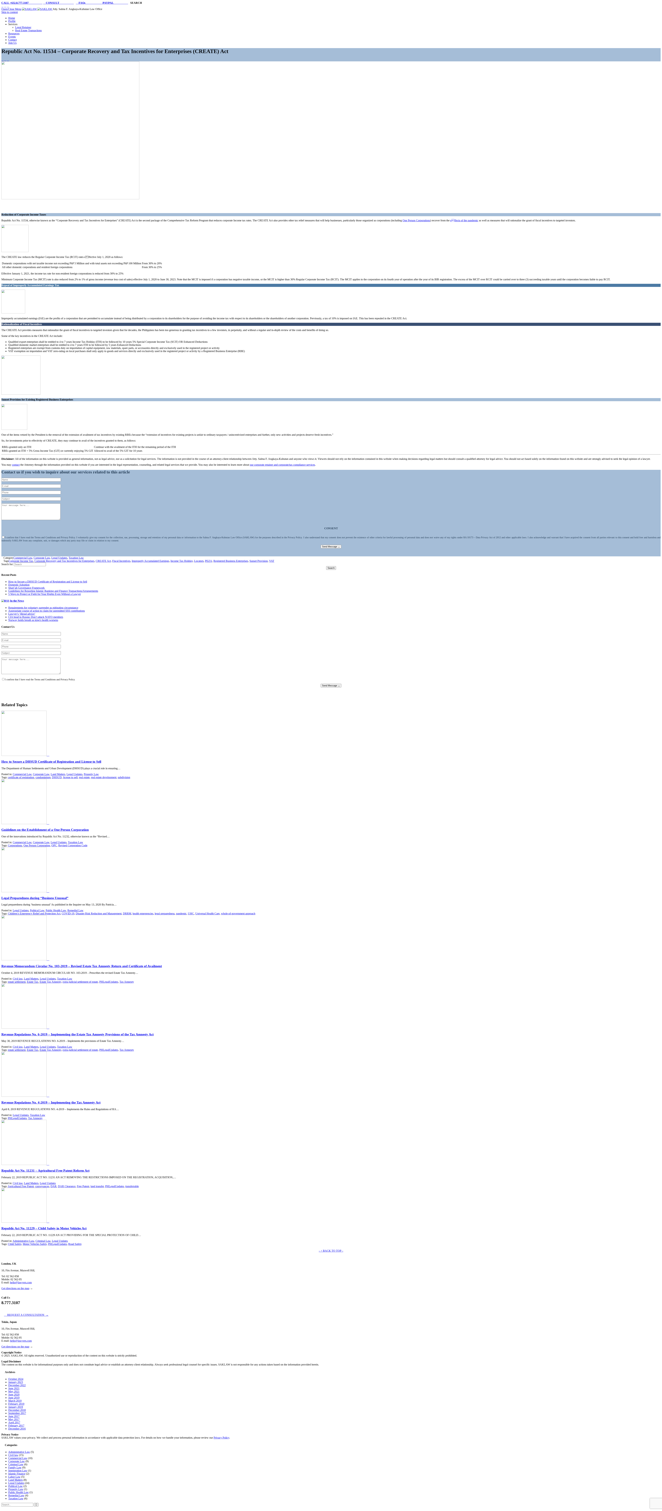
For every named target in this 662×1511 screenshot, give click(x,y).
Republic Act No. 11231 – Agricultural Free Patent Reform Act (45, 1170)
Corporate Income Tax (21, 560)
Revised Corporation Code (72, 845)
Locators (199, 560)
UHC (191, 913)
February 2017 (16, 1425)
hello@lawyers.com (21, 1282)
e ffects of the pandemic (464, 220)
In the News (17, 600)
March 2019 (15, 1400)
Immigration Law (17, 1470)
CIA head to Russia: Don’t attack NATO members (35, 617)
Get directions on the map (15, 1288)
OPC (54, 845)
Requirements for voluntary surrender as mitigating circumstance (43, 607)
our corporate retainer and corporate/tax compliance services (282, 464)
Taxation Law (76, 557)
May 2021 (13, 1391)
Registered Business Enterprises (230, 560)
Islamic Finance (16, 1473)
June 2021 (13, 1388)
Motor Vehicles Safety (35, 1244)
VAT (271, 560)
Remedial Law (75, 910)
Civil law (18, 978)
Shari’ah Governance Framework (26, 587)
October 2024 (15, 1379)
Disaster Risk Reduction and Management (99, 913)
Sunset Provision (258, 560)
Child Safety (14, 1244)
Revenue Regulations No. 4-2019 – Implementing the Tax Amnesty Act (51, 1102)
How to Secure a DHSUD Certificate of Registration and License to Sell (47, 581)
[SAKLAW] (37, 9)
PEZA (208, 560)
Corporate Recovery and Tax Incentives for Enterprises (64, 560)
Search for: (7, 564)
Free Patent (83, 1186)
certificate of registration (21, 777)
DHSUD (57, 777)
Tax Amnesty (126, 981)
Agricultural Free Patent (21, 1186)
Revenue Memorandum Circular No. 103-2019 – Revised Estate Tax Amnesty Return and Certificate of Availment (81, 966)
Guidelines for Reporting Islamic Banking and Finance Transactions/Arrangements (53, 590)
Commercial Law (22, 557)
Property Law (91, 774)
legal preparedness (165, 913)
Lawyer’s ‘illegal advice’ (21, 613)
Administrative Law (23, 1240)
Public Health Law (56, 910)
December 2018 (17, 1410)
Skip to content (9, 12)
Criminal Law (43, 1240)
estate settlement (17, 981)
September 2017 (17, 1413)
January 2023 (15, 1382)
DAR (54, 1186)
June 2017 (13, 1416)
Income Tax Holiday (181, 560)
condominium (43, 777)
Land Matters (58, 774)
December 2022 (17, 1385)
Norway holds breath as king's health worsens (33, 620)
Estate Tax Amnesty (50, 981)
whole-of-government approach (238, 913)
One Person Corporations (416, 220)
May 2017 (13, 1419)
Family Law (15, 1467)
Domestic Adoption (18, 584)
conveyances (42, 1186)
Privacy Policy (221, 1437)
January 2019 (15, 1406)
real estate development (103, 777)
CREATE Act (103, 560)
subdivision (124, 777)
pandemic (181, 913)
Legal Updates (59, 557)
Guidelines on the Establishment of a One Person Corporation (45, 830)
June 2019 (13, 1397)
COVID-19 (68, 913)
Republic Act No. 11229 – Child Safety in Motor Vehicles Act (44, 1228)
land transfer (97, 1186)
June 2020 (13, 1394)
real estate (84, 777)
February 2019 (16, 1403)
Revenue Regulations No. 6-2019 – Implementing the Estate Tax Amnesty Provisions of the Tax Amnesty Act (77, 1034)
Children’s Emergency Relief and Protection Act (34, 913)
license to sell (70, 777)
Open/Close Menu (11, 9)
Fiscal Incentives (121, 560)
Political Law (37, 910)
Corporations (15, 845)
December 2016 (17, 1428)
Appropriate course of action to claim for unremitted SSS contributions (46, 610)
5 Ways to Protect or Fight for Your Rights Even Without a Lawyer (44, 594)
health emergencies (143, 913)
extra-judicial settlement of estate (80, 981)
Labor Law (14, 1476)
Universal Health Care (207, 913)
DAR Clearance (67, 1186)
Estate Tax (32, 981)
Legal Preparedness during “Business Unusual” (34, 898)
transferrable (132, 1186)
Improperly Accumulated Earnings (150, 560)
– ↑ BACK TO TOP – (331, 1250)
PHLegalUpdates (108, 981)
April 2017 (14, 1422)
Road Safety (75, 1244)
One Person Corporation (36, 845)
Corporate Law (42, 557)
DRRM (127, 913)
